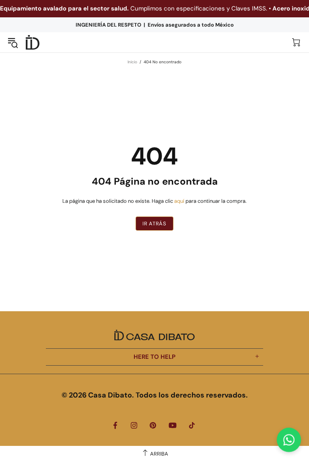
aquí (179, 201)
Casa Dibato (32, 42)
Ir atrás (154, 223)
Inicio (132, 62)
